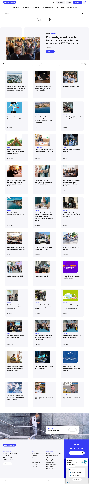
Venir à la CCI (35, 466)
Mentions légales (7, 480)
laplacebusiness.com (52, 455)
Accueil (7, 13)
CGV (35, 480)
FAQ (33, 468)
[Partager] (83, 13)
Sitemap (24, 480)
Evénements (35, 458)
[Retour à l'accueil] (9, 2)
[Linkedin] (71, 448)
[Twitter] (78, 448)
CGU (30, 480)
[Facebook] (75, 448)
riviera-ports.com (50, 466)
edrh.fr (48, 458)
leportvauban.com (51, 462)
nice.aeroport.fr (50, 468)
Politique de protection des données (52, 480)
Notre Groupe (35, 453)
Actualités (34, 455)
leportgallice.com (51, 464)
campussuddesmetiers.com (53, 453)
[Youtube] (82, 448)
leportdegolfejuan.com (52, 460)
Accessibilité (16, 480)
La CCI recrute (35, 460)
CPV (40, 480)
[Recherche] (53, 2)
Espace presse (36, 464)
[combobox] (36, 64)
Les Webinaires (36, 462)
